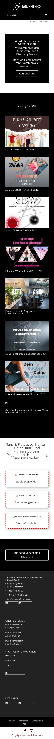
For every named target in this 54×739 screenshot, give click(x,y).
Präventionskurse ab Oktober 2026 (25, 394)
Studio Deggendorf (27, 481)
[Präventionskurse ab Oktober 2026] (27, 376)
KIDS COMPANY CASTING (19, 149)
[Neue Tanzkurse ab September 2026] (27, 336)
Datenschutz (10, 655)
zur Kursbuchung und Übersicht (27, 555)
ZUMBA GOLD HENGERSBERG (22, 189)
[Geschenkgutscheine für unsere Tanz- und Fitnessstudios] (27, 405)
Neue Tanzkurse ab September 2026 (26, 353)
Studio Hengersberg (27, 502)
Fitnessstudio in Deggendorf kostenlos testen (21, 312)
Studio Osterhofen (27, 523)
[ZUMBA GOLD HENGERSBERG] (27, 172)
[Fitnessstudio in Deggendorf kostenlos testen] (27, 293)
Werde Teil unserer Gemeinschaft (27, 42)
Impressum (10, 660)
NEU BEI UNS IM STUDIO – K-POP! (24, 270)
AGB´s (8, 665)
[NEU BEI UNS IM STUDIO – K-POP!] (27, 253)
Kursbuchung (27, 73)
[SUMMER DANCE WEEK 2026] (27, 212)
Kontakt (11, 721)
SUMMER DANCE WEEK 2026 (21, 230)
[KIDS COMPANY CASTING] (27, 131)
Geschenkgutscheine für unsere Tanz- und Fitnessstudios (26, 411)
